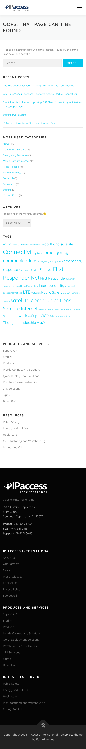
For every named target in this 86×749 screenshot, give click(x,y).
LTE (26, 292)
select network (15, 315)
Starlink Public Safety (15, 114)
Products (8, 363)
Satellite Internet (20, 308)
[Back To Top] (43, 725)
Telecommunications (60, 316)
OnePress (67, 734)
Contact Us (10, 583)
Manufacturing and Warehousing (24, 441)
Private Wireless (12, 172)
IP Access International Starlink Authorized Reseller (31, 123)
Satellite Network (72, 309)
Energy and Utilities (15, 428)
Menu (79, 7)
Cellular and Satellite (14, 149)
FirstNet (46, 269)
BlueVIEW (9, 401)
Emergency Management (50, 261)
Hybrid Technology (29, 286)
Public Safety (51, 292)
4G (5, 244)
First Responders (54, 278)
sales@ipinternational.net (19, 499)
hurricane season (11, 286)
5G (10, 244)
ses (29, 316)
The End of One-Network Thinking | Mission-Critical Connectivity (38, 85)
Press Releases (12, 576)
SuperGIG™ (40, 315)
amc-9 (16, 244)
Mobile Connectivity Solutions (21, 369)
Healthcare (10, 434)
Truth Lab (8, 178)
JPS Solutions (11, 388)
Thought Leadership (19, 322)
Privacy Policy (11, 589)
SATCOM (67, 292)
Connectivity (20, 251)
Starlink (7, 189)
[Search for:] (32, 63)
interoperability (51, 285)
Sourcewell (9, 184)
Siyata (7, 395)
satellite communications (41, 300)
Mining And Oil (12, 447)
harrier (71, 278)
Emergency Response (15, 155)
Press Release (11, 166)
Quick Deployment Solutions (21, 376)
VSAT (42, 322)
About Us (9, 558)
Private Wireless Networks (20, 382)
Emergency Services (29, 270)
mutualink (36, 292)
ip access (69, 286)
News (6, 143)
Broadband (35, 244)
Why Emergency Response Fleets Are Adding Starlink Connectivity (40, 93)
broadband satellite (57, 244)
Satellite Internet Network (50, 309)
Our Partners (11, 564)
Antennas (24, 244)
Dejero (40, 253)
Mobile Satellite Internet (16, 160)
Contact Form (10, 195)
